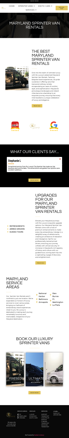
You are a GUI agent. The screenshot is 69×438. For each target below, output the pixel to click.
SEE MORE (15, 388)
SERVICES (30, 10)
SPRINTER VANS (25, 6)
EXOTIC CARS (44, 6)
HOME (12, 6)
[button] (34, 174)
